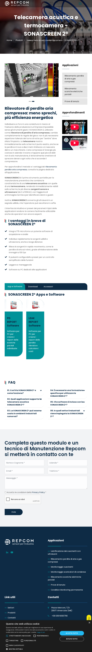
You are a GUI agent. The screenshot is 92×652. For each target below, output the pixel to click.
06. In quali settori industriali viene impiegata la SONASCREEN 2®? (66, 413)
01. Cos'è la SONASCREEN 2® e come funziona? (21, 392)
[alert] (46, 636)
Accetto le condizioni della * (26, 492)
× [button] (89, 623)
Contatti (12, 617)
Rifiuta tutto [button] (72, 639)
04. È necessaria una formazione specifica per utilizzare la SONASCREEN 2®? (66, 393)
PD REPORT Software (13, 321)
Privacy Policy (38, 492)
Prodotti (11, 612)
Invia (14, 512)
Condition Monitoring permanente (67, 589)
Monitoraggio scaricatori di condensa (68, 572)
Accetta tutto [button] (72, 633)
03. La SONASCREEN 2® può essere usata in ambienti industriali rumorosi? (23, 413)
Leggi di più (41, 632)
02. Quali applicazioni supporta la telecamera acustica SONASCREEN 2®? (24, 402)
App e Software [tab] (15, 286)
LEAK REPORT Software (34, 321)
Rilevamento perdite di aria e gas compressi (74, 78)
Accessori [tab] (48, 286)
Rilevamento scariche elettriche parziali (74, 91)
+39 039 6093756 (60, 615)
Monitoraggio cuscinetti (62, 567)
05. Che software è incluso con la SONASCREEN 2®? (66, 403)
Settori (11, 607)
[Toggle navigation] (80, 3)
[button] (29, 101)
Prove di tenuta (72, 101)
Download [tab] (33, 286)
